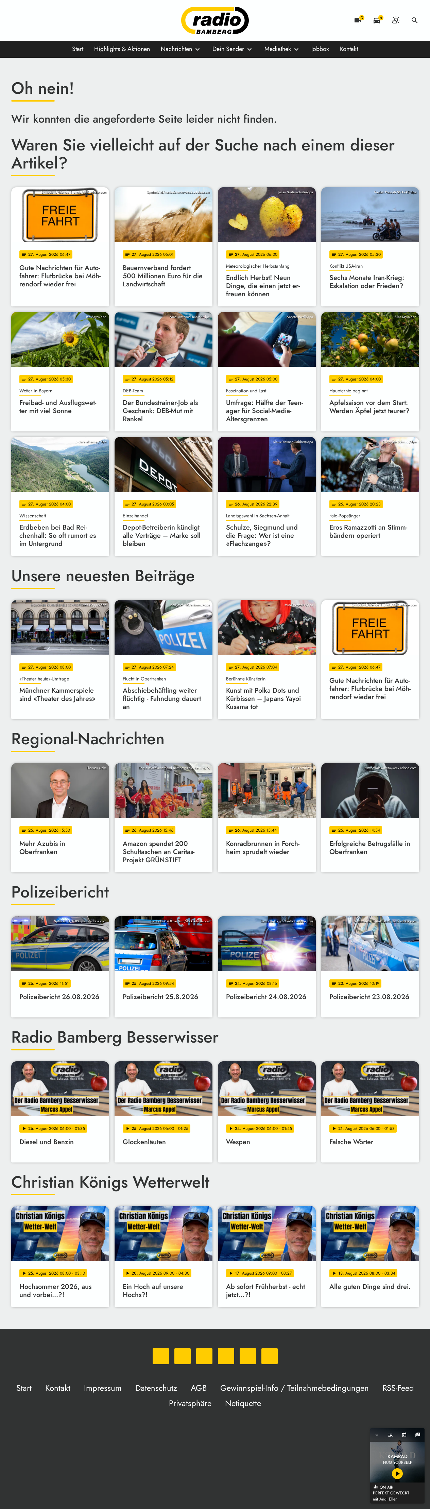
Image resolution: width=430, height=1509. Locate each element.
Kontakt (349, 49)
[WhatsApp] (18, 20)
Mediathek (277, 49)
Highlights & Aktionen (122, 49)
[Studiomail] (72, 20)
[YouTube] (59, 20)
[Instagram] (45, 20)
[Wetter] (396, 20)
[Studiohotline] (86, 20)
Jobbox (320, 49)
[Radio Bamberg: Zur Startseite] (215, 20)
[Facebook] (31, 20)
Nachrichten (176, 49)
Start (77, 49)
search (415, 20)
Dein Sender (228, 49)
